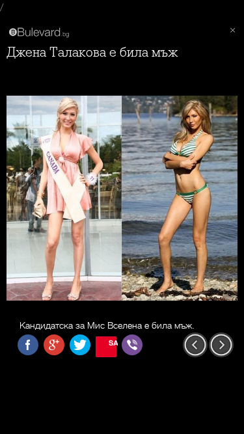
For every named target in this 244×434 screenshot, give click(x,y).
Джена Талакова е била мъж (92, 52)
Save (112, 342)
